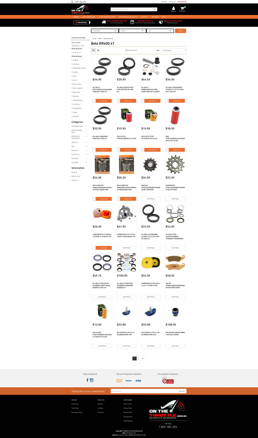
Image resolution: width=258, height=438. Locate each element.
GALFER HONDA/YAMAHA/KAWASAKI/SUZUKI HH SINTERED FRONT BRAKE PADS (178, 286)
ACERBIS (75, 60)
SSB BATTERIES (77, 100)
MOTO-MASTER (78, 88)
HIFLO (75, 76)
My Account (75, 404)
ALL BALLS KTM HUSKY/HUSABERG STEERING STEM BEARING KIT (174, 237)
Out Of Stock (151, 199)
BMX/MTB (155, 17)
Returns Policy (76, 176)
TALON (75, 112)
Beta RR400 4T (108, 38)
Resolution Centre (77, 412)
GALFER (75, 72)
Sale (163, 17)
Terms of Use (128, 404)
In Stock (77, 52)
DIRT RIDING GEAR (89, 17)
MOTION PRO (77, 84)
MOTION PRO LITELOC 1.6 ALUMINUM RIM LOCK (125, 333)
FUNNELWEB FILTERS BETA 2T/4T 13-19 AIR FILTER (150, 284)
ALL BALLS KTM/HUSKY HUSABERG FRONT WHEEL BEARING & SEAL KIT (101, 285)
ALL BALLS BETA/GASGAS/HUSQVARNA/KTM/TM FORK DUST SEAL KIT (106, 89)
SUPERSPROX (77, 108)
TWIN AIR (76, 116)
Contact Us (172, 2)
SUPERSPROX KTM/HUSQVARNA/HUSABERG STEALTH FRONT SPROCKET (176, 188)
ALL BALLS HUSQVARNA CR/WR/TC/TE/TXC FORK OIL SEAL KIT (150, 236)
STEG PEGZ (76, 104)
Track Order (75, 408)
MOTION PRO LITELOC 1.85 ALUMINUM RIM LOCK (150, 333)
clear (82, 46)
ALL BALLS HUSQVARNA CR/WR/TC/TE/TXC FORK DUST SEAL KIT (174, 89)
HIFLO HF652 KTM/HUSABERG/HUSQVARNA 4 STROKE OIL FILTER (103, 334)
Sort (158, 50)
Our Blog (100, 408)
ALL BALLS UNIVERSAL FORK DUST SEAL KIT (100, 137)
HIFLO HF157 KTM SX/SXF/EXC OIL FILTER (149, 137)
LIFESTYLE (144, 17)
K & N (74, 80)
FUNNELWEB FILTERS (79, 68)
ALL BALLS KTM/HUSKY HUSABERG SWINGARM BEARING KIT (125, 285)
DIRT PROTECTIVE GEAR (107, 17)
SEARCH (180, 31)
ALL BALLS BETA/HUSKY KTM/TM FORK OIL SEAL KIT (125, 89)
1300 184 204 (80, 1)
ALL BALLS (76, 64)
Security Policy (128, 416)
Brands (76, 17)
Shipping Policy (128, 421)
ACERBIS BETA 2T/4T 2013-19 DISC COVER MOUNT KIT (126, 235)
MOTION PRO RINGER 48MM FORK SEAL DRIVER (175, 333)
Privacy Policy (128, 408)
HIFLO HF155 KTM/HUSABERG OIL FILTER (126, 137)
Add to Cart (103, 101)
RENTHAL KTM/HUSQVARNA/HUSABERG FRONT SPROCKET (151, 187)
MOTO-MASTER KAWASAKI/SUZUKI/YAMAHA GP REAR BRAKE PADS (127, 187)
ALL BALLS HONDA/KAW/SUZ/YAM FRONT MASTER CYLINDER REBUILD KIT (150, 90)
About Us (164, 2)
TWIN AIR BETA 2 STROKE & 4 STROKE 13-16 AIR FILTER (102, 235)
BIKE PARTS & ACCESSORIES (128, 17)
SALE (73, 146)
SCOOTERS (75, 162)
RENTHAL (76, 96)
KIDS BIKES (75, 158)
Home (94, 38)
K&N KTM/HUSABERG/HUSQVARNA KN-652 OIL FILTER (176, 138)
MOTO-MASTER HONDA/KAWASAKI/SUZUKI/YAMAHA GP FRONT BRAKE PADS (105, 187)
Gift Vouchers (182, 2)
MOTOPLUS (76, 92)
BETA (99, 38)
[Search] (154, 9)
